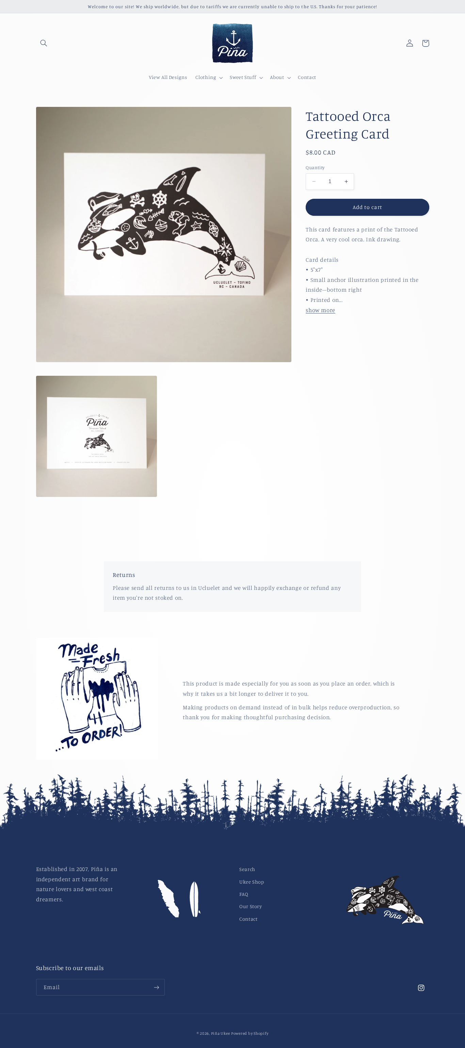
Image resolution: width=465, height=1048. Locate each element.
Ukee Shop (251, 882)
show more (320, 310)
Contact (248, 919)
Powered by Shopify (249, 1033)
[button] (44, 43)
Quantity (315, 167)
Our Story (250, 906)
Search (247, 869)
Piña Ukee (220, 1033)
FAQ (243, 894)
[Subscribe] (156, 987)
